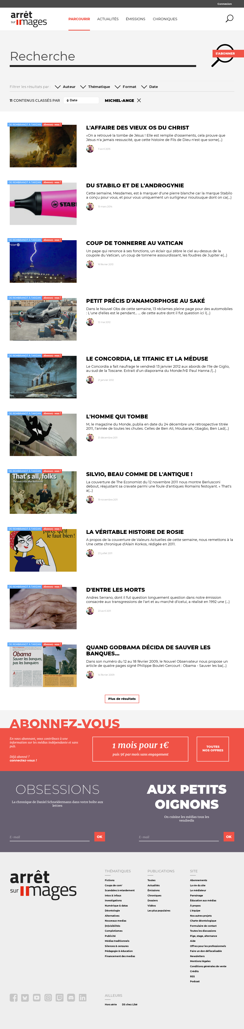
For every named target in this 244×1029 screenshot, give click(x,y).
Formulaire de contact (203, 925)
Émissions (135, 19)
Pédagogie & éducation (119, 951)
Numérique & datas (116, 905)
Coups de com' (113, 885)
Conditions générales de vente (208, 966)
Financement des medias (120, 956)
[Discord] (71, 1000)
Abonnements (198, 880)
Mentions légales (200, 961)
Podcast (195, 981)
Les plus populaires (159, 910)
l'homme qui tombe (117, 416)
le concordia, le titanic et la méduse (147, 358)
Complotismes (113, 930)
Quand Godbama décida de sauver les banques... (148, 650)
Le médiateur (198, 890)
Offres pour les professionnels (208, 946)
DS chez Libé (129, 1004)
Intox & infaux (113, 895)
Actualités (108, 19)
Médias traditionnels (117, 941)
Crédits (194, 971)
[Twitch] (60, 1000)
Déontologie (112, 910)
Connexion (225, 3)
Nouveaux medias (115, 920)
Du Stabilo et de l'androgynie (135, 185)
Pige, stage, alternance (203, 936)
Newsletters (197, 956)
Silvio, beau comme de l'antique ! (139, 474)
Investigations (113, 900)
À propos (195, 905)
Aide (193, 941)
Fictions (109, 880)
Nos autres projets (201, 915)
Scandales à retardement (120, 890)
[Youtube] (37, 1000)
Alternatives (112, 915)
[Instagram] (48, 1000)
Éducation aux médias (203, 900)
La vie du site (197, 885)
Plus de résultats (122, 699)
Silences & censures (116, 946)
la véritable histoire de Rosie (135, 532)
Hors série (111, 1004)
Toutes (151, 880)
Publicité (110, 936)
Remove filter (138, 100)
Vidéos (152, 905)
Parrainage (196, 895)
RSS (192, 976)
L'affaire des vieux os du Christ (137, 127)
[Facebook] (14, 1000)
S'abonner (225, 53)
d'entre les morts (115, 590)
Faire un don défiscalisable (206, 951)
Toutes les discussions (203, 930)
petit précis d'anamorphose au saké (145, 301)
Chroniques (165, 19)
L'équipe (195, 910)
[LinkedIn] (83, 1000)
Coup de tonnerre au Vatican (134, 243)
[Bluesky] (25, 1000)
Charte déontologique (203, 920)
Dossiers (153, 900)
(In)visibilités (112, 925)
